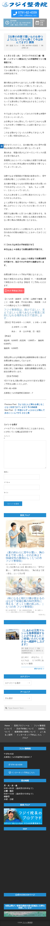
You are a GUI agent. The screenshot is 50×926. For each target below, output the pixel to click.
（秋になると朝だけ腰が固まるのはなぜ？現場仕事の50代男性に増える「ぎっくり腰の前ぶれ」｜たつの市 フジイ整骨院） (25, 602)
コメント (7, 437)
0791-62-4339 (16, 764)
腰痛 (32, 612)
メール (7, 482)
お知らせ (25, 47)
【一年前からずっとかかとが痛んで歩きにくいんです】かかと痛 (24, 411)
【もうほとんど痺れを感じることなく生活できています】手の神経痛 (24, 405)
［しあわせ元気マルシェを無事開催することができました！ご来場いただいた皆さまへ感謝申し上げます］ (32, 637)
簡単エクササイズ (20, 612)
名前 (6, 472)
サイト (6, 492)
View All (42, 614)
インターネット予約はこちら (23, 772)
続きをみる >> (39, 668)
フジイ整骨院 (27, 922)
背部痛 (28, 612)
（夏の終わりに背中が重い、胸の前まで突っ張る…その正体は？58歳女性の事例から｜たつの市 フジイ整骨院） (25, 556)
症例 (12, 612)
